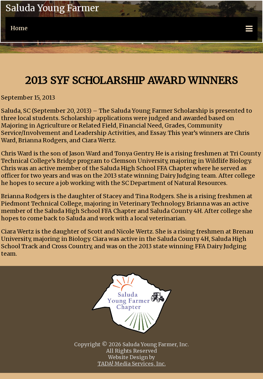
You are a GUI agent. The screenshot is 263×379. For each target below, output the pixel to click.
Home (19, 28)
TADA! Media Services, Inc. (132, 363)
